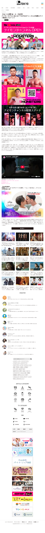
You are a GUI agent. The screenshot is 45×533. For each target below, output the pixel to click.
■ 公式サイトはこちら (6, 183)
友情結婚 (14, 374)
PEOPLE (15, 402)
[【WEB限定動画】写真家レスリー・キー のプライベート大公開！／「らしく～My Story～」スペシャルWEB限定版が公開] (22, 203)
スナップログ (15, 369)
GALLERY (22, 402)
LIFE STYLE (22, 390)
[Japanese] (18, 429)
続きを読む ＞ (22, 228)
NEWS (15, 390)
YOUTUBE (27, 418)
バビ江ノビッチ (16, 376)
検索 (31, 359)
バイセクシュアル (16, 363)
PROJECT (29, 411)
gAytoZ (22, 367)
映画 (14, 367)
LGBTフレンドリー (21, 374)
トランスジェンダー (25, 361)
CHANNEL (29, 402)
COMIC (22, 396)
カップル (21, 365)
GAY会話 (26, 367)
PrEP (26, 374)
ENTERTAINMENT (29, 390)
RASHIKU (15, 411)
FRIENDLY (22, 411)
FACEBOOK (17, 424)
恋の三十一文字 (22, 369)
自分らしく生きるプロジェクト (18, 378)
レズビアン (15, 361)
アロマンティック (24, 363)
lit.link (16, 418)
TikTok (16, 421)
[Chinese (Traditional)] (24, 429)
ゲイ (19, 361)
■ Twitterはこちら (5, 182)
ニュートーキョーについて (21, 431)
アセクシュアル (16, 365)
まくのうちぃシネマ (27, 365)
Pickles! (17, 367)
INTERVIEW (15, 396)
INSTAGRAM (27, 424)
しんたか (29, 376)
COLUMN (29, 396)
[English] (30, 429)
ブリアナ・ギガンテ (23, 376)
